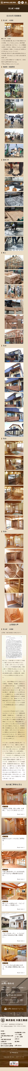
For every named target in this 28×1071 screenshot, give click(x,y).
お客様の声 (3, 1041)
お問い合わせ (18, 1045)
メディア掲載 (18, 1034)
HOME (2, 1031)
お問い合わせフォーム (15, 1009)
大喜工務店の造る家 (6, 1039)
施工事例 (17, 1041)
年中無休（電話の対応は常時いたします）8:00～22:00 (14, 998)
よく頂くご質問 (19, 1036)
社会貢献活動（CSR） (20, 1032)
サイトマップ (14, 1049)
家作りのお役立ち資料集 (7, 1045)
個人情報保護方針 (14, 1052)
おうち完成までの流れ (6, 1043)
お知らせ (17, 1039)
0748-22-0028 (8, 1026)
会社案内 (3, 1033)
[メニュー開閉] (26, 2)
